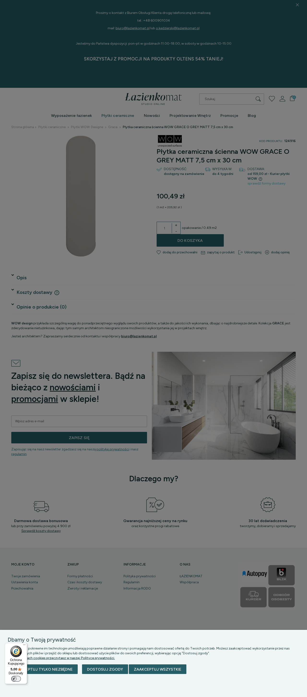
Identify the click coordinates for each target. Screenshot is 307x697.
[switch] (16, 679)
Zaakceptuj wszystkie (157, 669)
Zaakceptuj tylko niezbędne (43, 669)
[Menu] (24, 646)
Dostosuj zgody (105, 669)
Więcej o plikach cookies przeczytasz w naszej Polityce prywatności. (61, 658)
